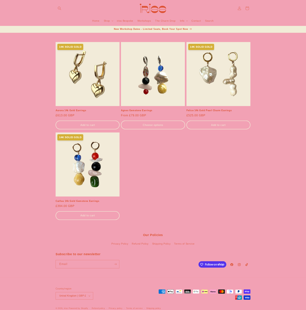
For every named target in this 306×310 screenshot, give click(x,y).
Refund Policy (140, 243)
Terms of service (134, 308)
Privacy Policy (119, 243)
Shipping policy (153, 308)
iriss (66, 308)
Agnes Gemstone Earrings (136, 110)
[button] (59, 8)
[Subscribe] (115, 264)
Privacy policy (116, 308)
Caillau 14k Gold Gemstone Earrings (77, 201)
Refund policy (98, 308)
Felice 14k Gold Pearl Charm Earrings (209, 110)
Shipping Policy (161, 243)
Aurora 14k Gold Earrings (71, 110)
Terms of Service (184, 243)
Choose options (153, 124)
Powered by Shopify (78, 308)
